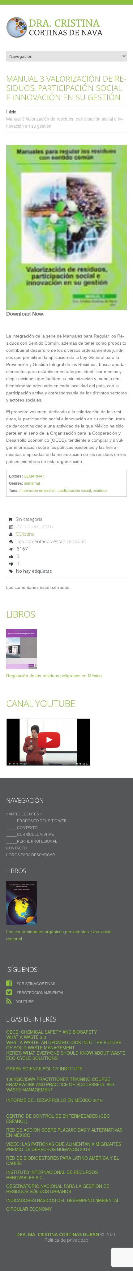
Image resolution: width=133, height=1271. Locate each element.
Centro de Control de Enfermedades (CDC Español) (58, 1118)
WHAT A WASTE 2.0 (26, 1037)
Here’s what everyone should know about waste (65, 1053)
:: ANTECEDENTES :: (24, 814)
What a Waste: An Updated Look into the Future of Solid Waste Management (63, 1045)
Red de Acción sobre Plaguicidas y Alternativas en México (64, 1132)
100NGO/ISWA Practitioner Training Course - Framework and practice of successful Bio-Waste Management (60, 1084)
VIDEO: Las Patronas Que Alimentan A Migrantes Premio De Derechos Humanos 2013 (63, 1146)
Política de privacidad (66, 1240)
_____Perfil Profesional (31, 841)
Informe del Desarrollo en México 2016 (54, 1100)
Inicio (11, 111)
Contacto (16, 848)
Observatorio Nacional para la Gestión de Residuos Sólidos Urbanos (57, 1188)
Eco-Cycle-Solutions (32, 1058)
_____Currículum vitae (30, 834)
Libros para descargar (30, 855)
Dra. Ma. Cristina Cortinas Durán (57, 1234)
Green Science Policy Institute (44, 1068)
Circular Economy (29, 1209)
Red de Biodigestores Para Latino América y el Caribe (62, 1160)
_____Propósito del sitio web (36, 821)
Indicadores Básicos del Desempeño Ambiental (62, 1200)
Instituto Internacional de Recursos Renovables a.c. (52, 1174)
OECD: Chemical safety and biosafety (51, 1032)
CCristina (25, 534)
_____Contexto (21, 828)
